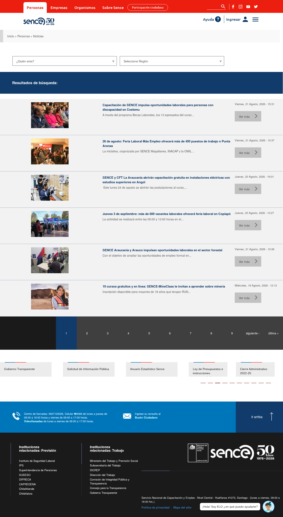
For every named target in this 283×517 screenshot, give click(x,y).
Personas (35, 7)
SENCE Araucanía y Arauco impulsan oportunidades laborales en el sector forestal (162, 250)
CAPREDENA (27, 484)
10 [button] (268, 383)
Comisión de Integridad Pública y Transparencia (109, 481)
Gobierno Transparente (19, 369)
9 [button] (261, 383)
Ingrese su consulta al (148, 415)
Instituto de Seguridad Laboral (37, 461)
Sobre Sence (113, 7)
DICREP (95, 470)
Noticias (38, 36)
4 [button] (224, 383)
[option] (31, 369)
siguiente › (253, 333)
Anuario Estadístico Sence (147, 369)
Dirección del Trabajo (102, 475)
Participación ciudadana (147, 7)
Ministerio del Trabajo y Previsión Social (114, 461)
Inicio (10, 36)
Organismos (84, 7)
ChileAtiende (26, 489)
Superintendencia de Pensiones (38, 470)
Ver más (244, 116)
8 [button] (253, 383)
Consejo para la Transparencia (108, 488)
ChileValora (25, 493)
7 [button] (246, 383)
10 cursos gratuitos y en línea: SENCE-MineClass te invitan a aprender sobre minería (164, 286)
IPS (21, 465)
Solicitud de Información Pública (88, 369)
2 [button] (210, 383)
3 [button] (217, 383)
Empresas (59, 7)
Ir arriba (256, 417)
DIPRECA (25, 479)
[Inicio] (52, 21)
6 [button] (239, 383)
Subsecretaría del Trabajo (105, 465)
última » (273, 333)
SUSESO (24, 475)
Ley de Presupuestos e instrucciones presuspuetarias (208, 373)
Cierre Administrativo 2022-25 (253, 371)
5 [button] (232, 383)
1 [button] (203, 383)
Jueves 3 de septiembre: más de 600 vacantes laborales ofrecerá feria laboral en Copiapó (167, 213)
